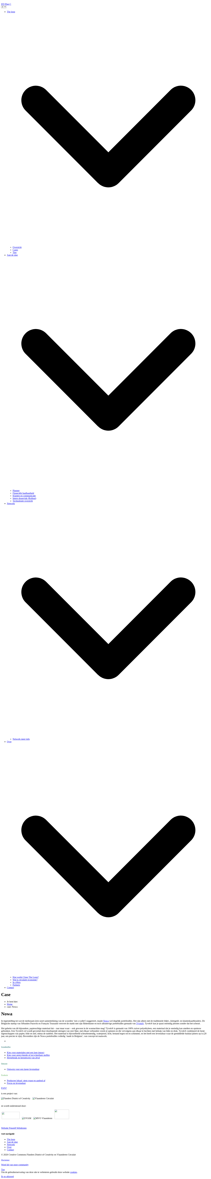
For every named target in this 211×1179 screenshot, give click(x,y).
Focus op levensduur (16, 1083)
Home (9, 1004)
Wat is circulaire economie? (25, 980)
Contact (10, 987)
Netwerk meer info (21, 739)
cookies (73, 1172)
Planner (16, 490)
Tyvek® (140, 1023)
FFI (2, 4)
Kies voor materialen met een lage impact (25, 1052)
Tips (15, 252)
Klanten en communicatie (24, 496)
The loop (11, 1139)
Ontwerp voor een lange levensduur (23, 1069)
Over (9, 1147)
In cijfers (17, 982)
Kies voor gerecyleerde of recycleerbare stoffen (28, 1055)
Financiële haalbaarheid (23, 493)
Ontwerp (4, 1063)
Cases (15, 250)
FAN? (4, 1088)
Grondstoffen (5, 1047)
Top (3, 1169)
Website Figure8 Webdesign (14, 1128)
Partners (16, 985)
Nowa (106, 1021)
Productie (4, 1075)
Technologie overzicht (23, 501)
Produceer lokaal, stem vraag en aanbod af (26, 1080)
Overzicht (17, 247)
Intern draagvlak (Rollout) (24, 498)
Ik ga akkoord (7, 1176)
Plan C (8, 4)
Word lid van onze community (15, 1164)
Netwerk (11, 1144)
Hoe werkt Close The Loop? (26, 977)
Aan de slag (12, 1142)
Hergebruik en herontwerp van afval (23, 1057)
